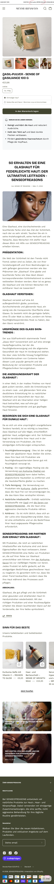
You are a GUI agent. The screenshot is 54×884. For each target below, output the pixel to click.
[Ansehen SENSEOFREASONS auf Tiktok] (10, 853)
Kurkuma (25, 488)
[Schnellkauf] (19, 664)
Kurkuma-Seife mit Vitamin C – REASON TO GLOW (13, 675)
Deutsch (27, 867)
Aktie (9, 616)
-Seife (34, 488)
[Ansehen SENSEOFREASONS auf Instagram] (4, 853)
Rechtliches (8, 791)
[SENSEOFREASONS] (27, 8)
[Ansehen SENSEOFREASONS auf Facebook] (16, 853)
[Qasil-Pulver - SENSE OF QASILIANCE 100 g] (8, 63)
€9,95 (20, 678)
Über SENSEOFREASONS (12, 782)
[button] (44, 8)
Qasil (25, 502)
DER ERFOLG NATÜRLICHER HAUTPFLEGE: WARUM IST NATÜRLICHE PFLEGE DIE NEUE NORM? (24, 721)
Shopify (40, 871)
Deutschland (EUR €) (11, 867)
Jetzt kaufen (27, 691)
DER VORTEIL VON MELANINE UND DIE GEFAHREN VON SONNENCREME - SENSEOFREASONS (22, 753)
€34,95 (39, 681)
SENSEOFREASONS (16, 871)
